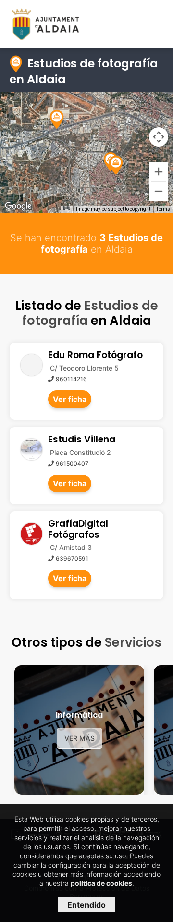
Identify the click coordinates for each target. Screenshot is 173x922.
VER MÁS (79, 738)
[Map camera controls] (158, 137)
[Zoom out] (158, 191)
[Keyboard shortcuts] (66, 208)
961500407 (72, 463)
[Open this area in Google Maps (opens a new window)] (18, 206)
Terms (163, 209)
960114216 (71, 379)
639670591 (72, 558)
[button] (116, 165)
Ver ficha (69, 399)
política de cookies (101, 883)
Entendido (86, 904)
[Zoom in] (158, 171)
